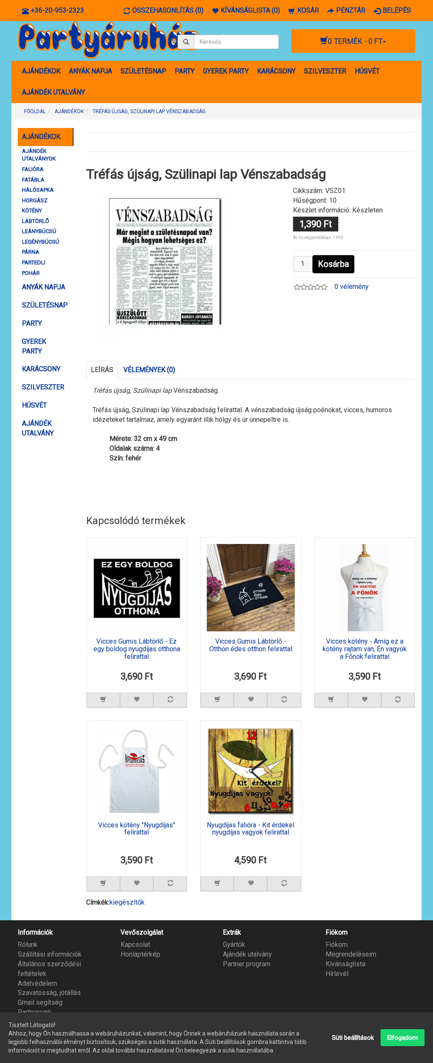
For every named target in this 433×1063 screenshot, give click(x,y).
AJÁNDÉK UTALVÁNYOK (39, 155)
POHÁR (31, 273)
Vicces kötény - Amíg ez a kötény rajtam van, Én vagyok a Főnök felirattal (365, 649)
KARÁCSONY (276, 71)
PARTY (185, 71)
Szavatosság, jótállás (49, 993)
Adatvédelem (37, 983)
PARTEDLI (33, 262)
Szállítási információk (50, 954)
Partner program (247, 964)
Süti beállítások (353, 1037)
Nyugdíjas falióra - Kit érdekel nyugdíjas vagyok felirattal (250, 829)
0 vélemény (351, 287)
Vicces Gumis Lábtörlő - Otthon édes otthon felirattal (250, 645)
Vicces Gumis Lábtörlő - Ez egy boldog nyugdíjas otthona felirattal (136, 649)
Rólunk (28, 945)
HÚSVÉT (367, 71)
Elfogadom (402, 1037)
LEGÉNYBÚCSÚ (40, 242)
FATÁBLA (33, 180)
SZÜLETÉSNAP (143, 71)
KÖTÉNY (32, 210)
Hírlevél (337, 974)
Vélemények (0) (149, 370)
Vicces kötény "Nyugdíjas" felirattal (136, 829)
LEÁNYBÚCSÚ (39, 231)
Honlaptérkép (140, 954)
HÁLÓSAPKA (38, 190)
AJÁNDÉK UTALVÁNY (53, 92)
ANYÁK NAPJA (90, 71)
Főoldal (35, 111)
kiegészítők (127, 902)
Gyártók (234, 945)
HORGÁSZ (34, 200)
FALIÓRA (33, 169)
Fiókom (337, 945)
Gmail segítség (40, 1002)
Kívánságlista (345, 964)
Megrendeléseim (351, 954)
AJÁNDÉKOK (41, 71)
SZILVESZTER (325, 71)
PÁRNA (30, 252)
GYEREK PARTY (226, 71)
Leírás (102, 370)
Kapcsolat (135, 945)
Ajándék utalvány (247, 954)
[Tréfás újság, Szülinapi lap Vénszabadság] (165, 265)
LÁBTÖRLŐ (35, 221)
